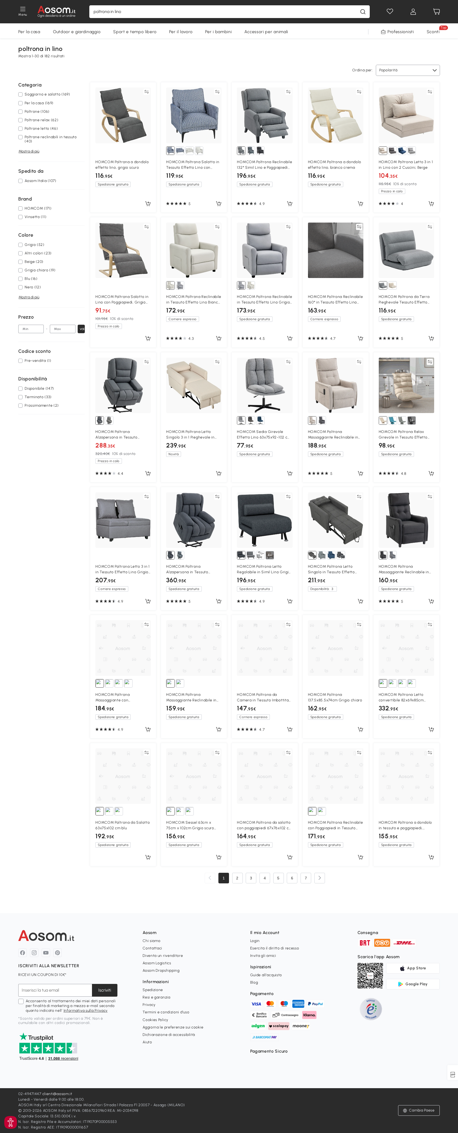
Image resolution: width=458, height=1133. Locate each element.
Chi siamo (151, 941)
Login (255, 941)
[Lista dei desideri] (390, 11)
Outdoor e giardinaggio (76, 31)
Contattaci (152, 948)
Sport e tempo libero (134, 31)
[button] (11, 1122)
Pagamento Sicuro (269, 1051)
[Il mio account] (413, 11)
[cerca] (363, 11)
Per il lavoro (180, 31)
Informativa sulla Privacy (86, 1010)
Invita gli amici (263, 955)
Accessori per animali (266, 31)
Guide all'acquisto (266, 975)
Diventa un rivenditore (163, 955)
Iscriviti (104, 990)
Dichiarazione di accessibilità (169, 1034)
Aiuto (147, 1042)
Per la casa (29, 31)
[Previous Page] (210, 878)
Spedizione (153, 990)
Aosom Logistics (157, 963)
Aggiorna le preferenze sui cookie (173, 1027)
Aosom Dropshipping (161, 970)
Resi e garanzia (156, 997)
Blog (254, 982)
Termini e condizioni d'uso (166, 1012)
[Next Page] (319, 878)
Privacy (149, 1004)
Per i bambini (218, 31)
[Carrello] (436, 11)
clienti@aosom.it (57, 1094)
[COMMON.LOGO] (56, 12)
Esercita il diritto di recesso (274, 948)
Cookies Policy (155, 1020)
